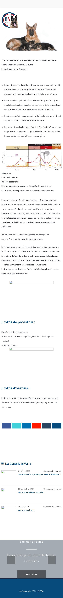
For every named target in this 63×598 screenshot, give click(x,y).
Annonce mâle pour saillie (30, 492)
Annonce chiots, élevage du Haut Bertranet (39, 474)
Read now (31, 574)
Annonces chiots (26, 510)
